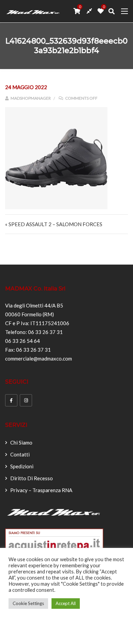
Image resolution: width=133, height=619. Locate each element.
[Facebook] (11, 400)
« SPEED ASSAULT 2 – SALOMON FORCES (53, 224)
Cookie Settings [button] (28, 603)
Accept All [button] (66, 603)
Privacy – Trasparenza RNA (41, 490)
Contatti (20, 454)
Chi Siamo (21, 442)
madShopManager (30, 98)
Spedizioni (21, 466)
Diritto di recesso (31, 478)
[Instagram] (26, 400)
